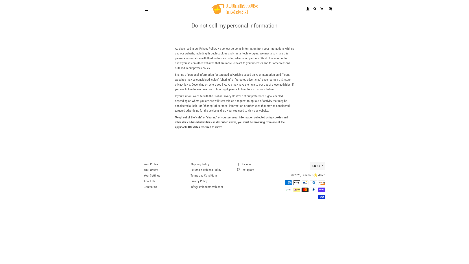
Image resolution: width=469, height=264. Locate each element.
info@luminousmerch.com (207, 187)
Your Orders (151, 170)
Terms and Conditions (204, 175)
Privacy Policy (199, 181)
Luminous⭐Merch (313, 175)
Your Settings (152, 175)
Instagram (247, 170)
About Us (149, 181)
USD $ (316, 166)
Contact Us (151, 187)
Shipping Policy (200, 164)
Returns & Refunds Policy (206, 170)
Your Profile (151, 164)
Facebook (247, 164)
